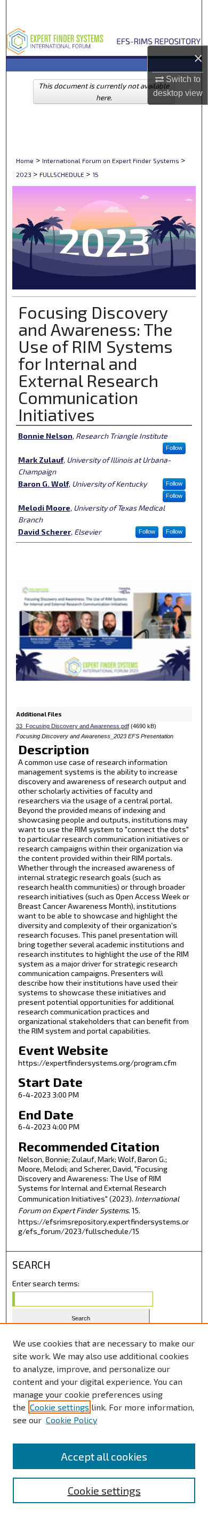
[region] (104, 1419)
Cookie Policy (71, 1420)
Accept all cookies (104, 1456)
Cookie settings (59, 1407)
